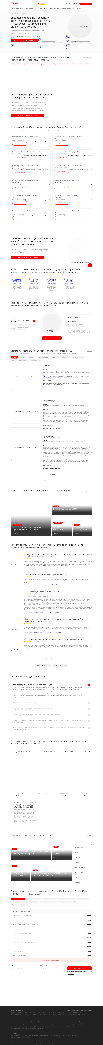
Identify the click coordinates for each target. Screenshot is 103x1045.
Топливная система (39, 1024)
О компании (14, 1033)
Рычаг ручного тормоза (31, 1026)
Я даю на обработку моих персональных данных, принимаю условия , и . (80, 972)
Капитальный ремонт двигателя (19, 1022)
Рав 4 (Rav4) (27, 1014)
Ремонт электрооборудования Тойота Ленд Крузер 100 (25, 166)
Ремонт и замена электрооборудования (67, 898)
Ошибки (83, 844)
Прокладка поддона (50, 1026)
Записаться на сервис (79, 968)
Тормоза (83, 862)
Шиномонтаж (82, 1022)
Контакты (74, 1035)
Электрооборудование (59, 1022)
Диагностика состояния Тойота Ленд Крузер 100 (25, 196)
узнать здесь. (76, 377)
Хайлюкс (26, 1012)
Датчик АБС (31, 357)
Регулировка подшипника (17, 1028)
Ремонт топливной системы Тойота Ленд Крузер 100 (68, 211)
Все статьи (89, 835)
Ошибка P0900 (55, 357)
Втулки (83, 869)
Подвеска (83, 864)
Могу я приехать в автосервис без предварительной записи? (32, 709)
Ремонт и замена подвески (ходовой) (67, 901)
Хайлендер (19, 1012)
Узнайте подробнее (20, 143)
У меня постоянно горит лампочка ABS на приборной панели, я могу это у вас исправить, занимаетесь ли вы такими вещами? (48, 721)
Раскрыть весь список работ (51, 960)
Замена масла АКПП (48, 376)
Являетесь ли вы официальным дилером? (26, 703)
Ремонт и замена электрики (49, 898)
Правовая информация (17, 1042)
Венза (44, 1014)
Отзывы (31, 1035)
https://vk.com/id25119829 (15, 652)
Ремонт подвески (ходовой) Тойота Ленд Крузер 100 (26, 211)
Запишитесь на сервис (72, 4)
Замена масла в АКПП (35, 360)
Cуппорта (83, 854)
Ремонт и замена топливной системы (19, 904)
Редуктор (41, 1026)
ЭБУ (83, 874)
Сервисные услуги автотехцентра (19, 1019)
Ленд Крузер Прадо (63, 1012)
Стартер (13, 360)
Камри (64, 1014)
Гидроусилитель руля (83, 867)
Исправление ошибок (83, 898)
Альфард (49, 1014)
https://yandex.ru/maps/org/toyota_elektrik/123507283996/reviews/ (47, 568)
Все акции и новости (87, 491)
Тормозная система (23, 360)
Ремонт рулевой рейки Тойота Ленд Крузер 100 (26, 152)
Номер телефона (44, 965)
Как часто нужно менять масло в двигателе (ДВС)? (33, 685)
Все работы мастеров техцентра (62, 1035)
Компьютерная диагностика (18, 901)
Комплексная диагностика (52, 1024)
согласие (72, 971)
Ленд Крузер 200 (52, 1012)
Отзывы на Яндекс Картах (41, 1035)
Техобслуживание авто (17, 1010)
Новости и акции (15, 1035)
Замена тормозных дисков (78, 357)
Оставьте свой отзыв (60, 665)
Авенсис (59, 1014)
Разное (83, 852)
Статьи (51, 1035)
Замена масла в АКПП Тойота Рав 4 (34, 1028)
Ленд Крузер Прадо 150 (17, 1014)
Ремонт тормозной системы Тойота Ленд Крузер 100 (66, 196)
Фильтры (83, 877)
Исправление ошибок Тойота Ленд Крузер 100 (67, 165)
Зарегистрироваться (84, 1)
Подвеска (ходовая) (27, 1024)
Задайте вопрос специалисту (51, 338)
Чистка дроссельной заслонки (72, 1026)
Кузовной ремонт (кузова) (75, 1024)
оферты (82, 972)
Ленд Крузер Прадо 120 (75, 1012)
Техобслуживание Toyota (35, 1022)
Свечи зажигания (83, 872)
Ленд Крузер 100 (42, 1012)
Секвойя (34, 1014)
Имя (13, 965)
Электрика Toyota (47, 1022)
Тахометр (83, 849)
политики (78, 972)
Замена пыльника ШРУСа (17, 1026)
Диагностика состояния (32, 901)
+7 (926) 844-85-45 (71, 3)
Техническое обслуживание (42, 357)
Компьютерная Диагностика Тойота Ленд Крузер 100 (66, 181)
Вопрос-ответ (24, 1035)
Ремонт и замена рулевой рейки (33, 898)
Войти (91, 1)
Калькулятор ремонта (85, 3)
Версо (74, 1014)
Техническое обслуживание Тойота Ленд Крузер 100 (68, 137)
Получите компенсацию (27, 115)
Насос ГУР (60, 1026)
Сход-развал (63, 1024)
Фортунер (13, 1012)
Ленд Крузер (33, 1012)
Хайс (54, 1014)
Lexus (82, 1026)
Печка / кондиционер (83, 859)
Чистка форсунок (65, 357)
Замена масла (83, 882)
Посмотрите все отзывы (43, 665)
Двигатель (23, 357)
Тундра (39, 1014)
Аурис (83, 1014)
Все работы (89, 351)
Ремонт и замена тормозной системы (48, 901)
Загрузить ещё (51, 474)
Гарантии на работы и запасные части (20, 1037)
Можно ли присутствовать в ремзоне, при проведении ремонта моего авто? (37, 715)
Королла (69, 1014)
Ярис (79, 1014)
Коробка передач (83, 847)
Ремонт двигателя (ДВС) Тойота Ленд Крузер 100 (25, 137)
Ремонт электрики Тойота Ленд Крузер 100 (66, 152)
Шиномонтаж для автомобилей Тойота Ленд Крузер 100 (25, 181)
